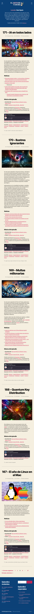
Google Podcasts (24, 124)
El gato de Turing (10, 146)
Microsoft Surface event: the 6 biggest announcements (17, 81)
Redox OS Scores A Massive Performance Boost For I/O (17, 345)
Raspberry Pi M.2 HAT (10, 83)
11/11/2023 (18, 478)
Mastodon (17, 107)
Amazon (10, 124)
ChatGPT (9, 130)
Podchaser (17, 126)
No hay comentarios (25, 146)
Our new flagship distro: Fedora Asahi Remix (15, 521)
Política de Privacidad (16, 611)
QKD (5, 427)
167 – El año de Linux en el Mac (17, 473)
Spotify (22, 126)
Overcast (6, 126)
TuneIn (26, 126)
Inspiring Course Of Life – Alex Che (16, 105)
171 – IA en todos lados (17, 32)
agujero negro (7, 260)
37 (27, 570)
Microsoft (13, 130)
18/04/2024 (18, 146)
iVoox (6, 110)
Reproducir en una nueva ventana (20, 121)
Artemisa (9, 380)
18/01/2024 (18, 396)
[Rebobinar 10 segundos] (8, 118)
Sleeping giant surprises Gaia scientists (13, 217)
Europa (19, 260)
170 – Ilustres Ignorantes (17, 141)
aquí (7, 111)
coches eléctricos (11, 562)
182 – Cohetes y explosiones (7, 587)
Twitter (25, 260)
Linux (21, 562)
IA (11, 130)
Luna (18, 380)
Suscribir (23, 250)
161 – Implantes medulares (24, 602)
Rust (19, 380)
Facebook (10, 462)
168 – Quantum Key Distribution (17, 391)
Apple (6, 130)
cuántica (12, 380)
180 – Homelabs (5, 593)
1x (9, 118)
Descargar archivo (8, 121)
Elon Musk (14, 260)
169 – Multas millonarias (17, 271)
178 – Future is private (6, 601)
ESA (17, 260)
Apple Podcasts (16, 124)
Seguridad (22, 380)
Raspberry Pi (21, 130)
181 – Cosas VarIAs (5, 590)
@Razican (24, 23)
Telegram (22, 260)
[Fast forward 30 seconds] (12, 118)
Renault (23, 562)
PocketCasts (11, 126)
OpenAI (17, 130)
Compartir (27, 250)
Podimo (19, 109)
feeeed (18, 322)
